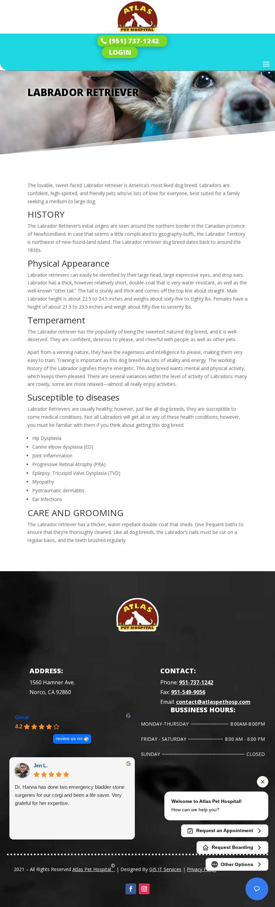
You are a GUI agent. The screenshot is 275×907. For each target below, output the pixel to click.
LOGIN (120, 52)
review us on (69, 738)
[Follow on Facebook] (130, 888)
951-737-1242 (196, 682)
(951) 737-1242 (134, 40)
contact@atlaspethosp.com (213, 702)
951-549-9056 (188, 692)
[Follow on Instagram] (144, 888)
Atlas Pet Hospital (93, 867)
